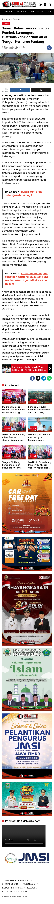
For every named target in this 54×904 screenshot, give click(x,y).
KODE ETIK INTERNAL (12, 887)
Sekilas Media (8, 47)
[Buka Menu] (45, 4)
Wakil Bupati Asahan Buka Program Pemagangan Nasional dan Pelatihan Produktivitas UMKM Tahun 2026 (39, 437)
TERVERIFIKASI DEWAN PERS (15, 880)
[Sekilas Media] (19, 4)
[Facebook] (32, 378)
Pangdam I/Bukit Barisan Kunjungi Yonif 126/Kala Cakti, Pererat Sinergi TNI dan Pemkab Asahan (39, 410)
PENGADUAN (28, 884)
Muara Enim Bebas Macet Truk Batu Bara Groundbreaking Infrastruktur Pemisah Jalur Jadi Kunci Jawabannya (13, 410)
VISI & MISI (21, 891)
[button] (40, 4)
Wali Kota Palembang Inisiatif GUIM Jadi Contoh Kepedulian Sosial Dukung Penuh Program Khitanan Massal (39, 465)
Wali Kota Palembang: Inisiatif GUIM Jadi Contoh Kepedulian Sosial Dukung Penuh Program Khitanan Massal (13, 437)
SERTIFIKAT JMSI (10, 884)
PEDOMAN (7, 891)
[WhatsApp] (49, 378)
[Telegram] (43, 378)
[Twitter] (38, 378)
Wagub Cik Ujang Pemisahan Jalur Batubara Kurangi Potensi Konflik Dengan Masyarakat (13, 465)
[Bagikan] (49, 47)
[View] (41, 90)
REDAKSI (30, 887)
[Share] (20, 90)
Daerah (6, 23)
